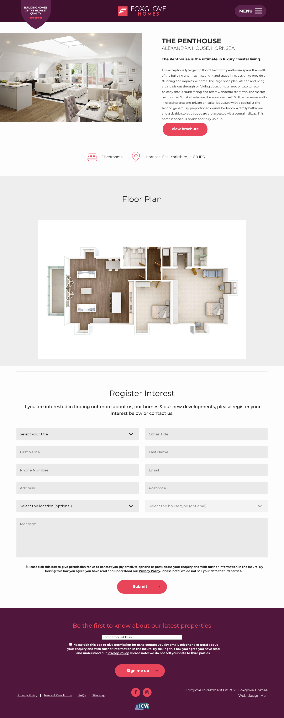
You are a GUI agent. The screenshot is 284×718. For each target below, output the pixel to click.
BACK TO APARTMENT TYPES (278, 398)
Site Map (98, 695)
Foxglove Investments (205, 690)
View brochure (185, 129)
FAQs (82, 695)
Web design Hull (253, 696)
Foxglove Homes (253, 690)
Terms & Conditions (58, 695)
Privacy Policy (27, 695)
